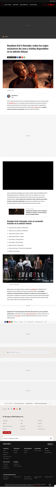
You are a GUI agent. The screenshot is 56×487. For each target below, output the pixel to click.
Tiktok (53, 5)
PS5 (45, 322)
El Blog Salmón (16, 464)
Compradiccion (6, 468)
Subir (49, 444)
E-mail (24, 57)
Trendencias (5, 464)
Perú (22, 423)
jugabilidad (34, 289)
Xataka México (6, 476)
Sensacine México (27, 476)
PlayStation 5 (33, 4)
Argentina (5, 420)
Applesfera (5, 454)
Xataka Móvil (5, 452)
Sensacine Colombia (28, 478)
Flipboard (22, 57)
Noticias (21, 322)
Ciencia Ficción (41, 429)
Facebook (44, 5)
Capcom (40, 426)
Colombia (40, 420)
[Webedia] (53, 1)
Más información (37, 485)
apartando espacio (31, 313)
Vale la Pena (7, 4)
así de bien (17, 315)
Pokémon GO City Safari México (41, 403)
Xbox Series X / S (39, 322)
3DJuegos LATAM (17, 476)
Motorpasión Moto (48, 452)
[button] (15, 95)
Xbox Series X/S (24, 4)
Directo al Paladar (37, 450)
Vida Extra (15, 452)
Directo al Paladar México (37, 477)
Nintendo (6, 36)
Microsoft (23, 426)
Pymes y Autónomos (18, 466)
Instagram (48, 5)
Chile (22, 420)
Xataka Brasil (5, 478)
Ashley (36, 107)
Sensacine (26, 450)
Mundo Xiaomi (6, 458)
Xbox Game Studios (7, 426)
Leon (32, 107)
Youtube (51, 5)
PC (25, 322)
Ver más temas (6, 432)
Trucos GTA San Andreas (19, 403)
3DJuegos (16, 450)
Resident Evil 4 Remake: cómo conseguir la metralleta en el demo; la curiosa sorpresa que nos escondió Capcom (36, 212)
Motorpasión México (49, 476)
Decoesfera (5, 466)
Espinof (25, 452)
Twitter (46, 5)
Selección (15, 4)
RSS (17, 409)
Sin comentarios (12, 57)
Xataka (4, 450)
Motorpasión (47, 450)
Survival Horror (30, 322)
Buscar (51, 438)
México (4, 423)
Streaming (23, 429)
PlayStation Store (29, 403)
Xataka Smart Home (7, 456)
